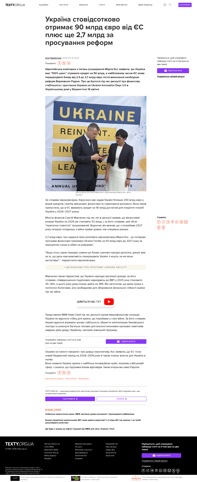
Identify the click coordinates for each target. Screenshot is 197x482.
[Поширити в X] (64, 63)
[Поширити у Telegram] (68, 63)
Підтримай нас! (112, 444)
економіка (71, 378)
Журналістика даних (83, 444)
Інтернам (78, 458)
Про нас (47, 444)
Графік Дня (110, 450)
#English (47, 458)
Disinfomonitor (81, 455)
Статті (46, 447)
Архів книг (110, 455)
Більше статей (53, 409)
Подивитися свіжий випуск (171, 76)
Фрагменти (49, 450)
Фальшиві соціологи (83, 450)
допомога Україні (55, 378)
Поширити (50, 63)
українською (23, 471)
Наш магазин (111, 447)
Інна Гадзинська (53, 58)
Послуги (78, 447)
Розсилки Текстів (51, 453)
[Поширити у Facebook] (59, 63)
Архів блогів (111, 453)
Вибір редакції (50, 455)
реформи (84, 378)
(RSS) (51, 447)
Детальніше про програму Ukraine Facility (96, 267)
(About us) (55, 444)
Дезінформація (81, 453)
